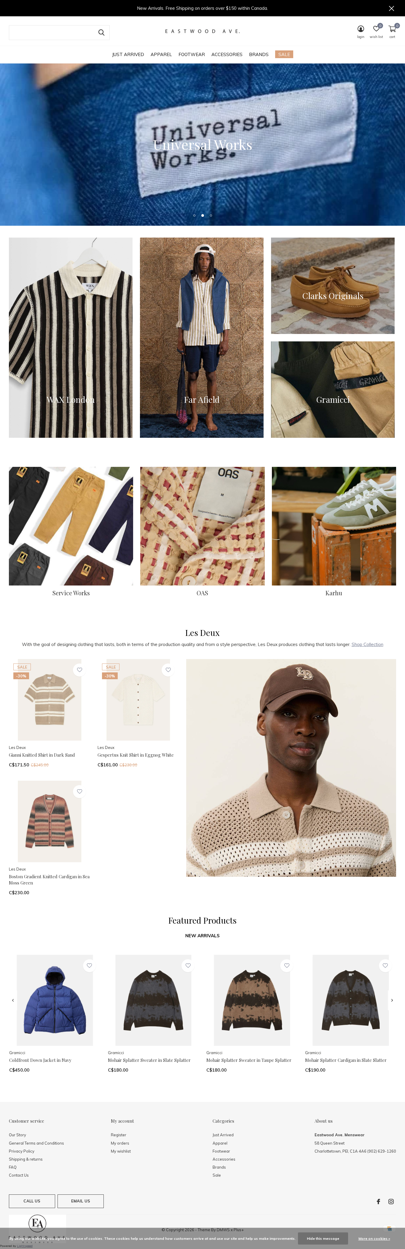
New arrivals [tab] (202, 935)
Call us (31, 1201)
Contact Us (19, 1175)
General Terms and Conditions (36, 1143)
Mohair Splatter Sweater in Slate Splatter (149, 1060)
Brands (259, 54)
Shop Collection (367, 644)
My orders (120, 1143)
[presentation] (13, 1000)
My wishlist (121, 1151)
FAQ (13, 1167)
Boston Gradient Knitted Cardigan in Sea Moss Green (49, 879)
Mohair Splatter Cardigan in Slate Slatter (346, 1060)
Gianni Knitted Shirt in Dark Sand (42, 755)
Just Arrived (128, 54)
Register (118, 1134)
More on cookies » (374, 1238)
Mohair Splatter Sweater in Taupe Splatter (248, 1060)
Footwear (191, 54)
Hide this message (323, 1238)
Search (101, 32)
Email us (80, 1201)
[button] (194, 215)
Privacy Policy (21, 1151)
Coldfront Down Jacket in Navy (40, 1060)
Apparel (161, 54)
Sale (284, 54)
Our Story (17, 1134)
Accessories (227, 54)
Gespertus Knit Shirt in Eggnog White (136, 755)
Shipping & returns (26, 1159)
